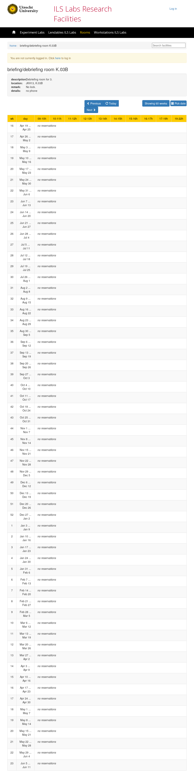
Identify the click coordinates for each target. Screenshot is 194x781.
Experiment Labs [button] (32, 32)
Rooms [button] (85, 32)
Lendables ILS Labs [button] (62, 32)
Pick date (180, 103)
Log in (173, 8)
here (58, 58)
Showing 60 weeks (156, 103)
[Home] (22, 8)
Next (90, 110)
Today (112, 103)
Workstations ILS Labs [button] (110, 32)
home (13, 45)
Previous (95, 103)
